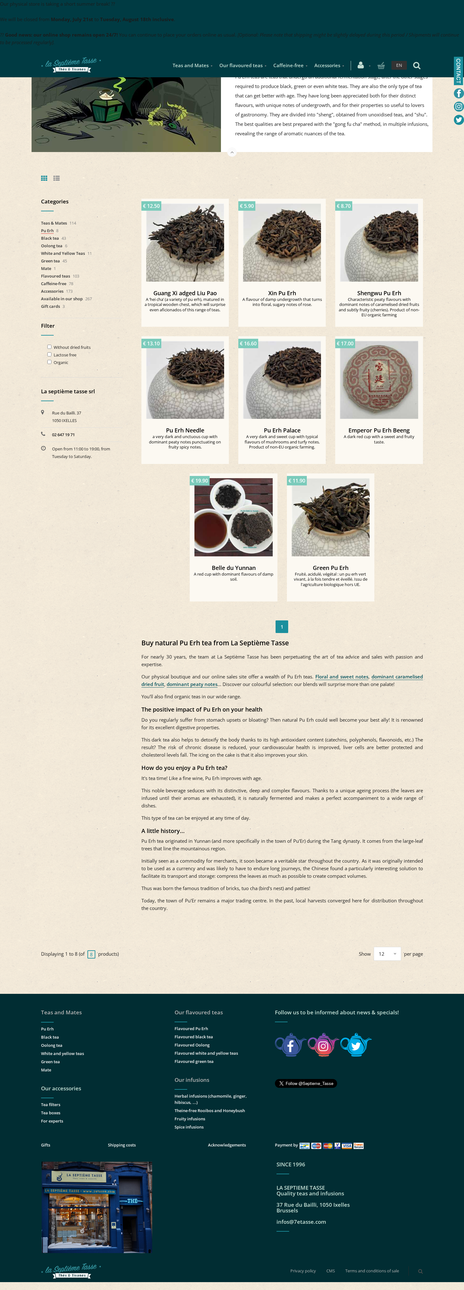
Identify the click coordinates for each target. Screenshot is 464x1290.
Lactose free (65, 355)
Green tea (50, 261)
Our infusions (192, 1079)
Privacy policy (303, 1271)
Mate (46, 268)
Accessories (327, 65)
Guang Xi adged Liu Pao (185, 293)
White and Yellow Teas (63, 253)
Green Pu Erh (330, 568)
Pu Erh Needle (185, 430)
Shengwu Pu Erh (379, 293)
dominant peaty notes (192, 684)
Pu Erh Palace (282, 430)
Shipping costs (122, 1145)
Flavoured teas (55, 276)
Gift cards (50, 306)
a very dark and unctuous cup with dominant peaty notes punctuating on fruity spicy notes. (185, 442)
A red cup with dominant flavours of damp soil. (233, 576)
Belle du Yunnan (234, 568)
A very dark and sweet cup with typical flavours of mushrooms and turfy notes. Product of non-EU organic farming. (282, 442)
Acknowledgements (227, 1145)
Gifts (45, 1145)
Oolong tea (51, 246)
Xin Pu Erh (282, 293)
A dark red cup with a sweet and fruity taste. (379, 439)
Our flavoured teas (241, 65)
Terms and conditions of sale (372, 1271)
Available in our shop (62, 299)
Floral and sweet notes (341, 676)
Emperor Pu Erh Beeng (379, 430)
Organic (61, 362)
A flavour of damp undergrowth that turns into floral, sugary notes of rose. (282, 302)
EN (399, 65)
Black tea (50, 238)
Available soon (382, 377)
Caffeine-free (288, 65)
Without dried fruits (72, 347)
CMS (330, 1271)
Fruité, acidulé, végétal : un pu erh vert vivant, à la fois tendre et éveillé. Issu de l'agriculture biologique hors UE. (330, 579)
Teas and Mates (191, 65)
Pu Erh (47, 230)
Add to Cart (188, 240)
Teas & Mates (54, 223)
